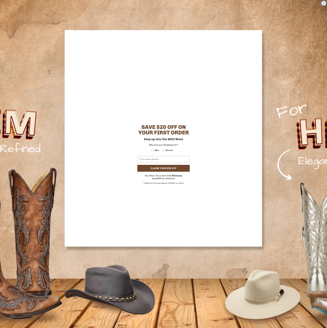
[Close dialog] (324, 3)
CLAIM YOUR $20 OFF (163, 168)
